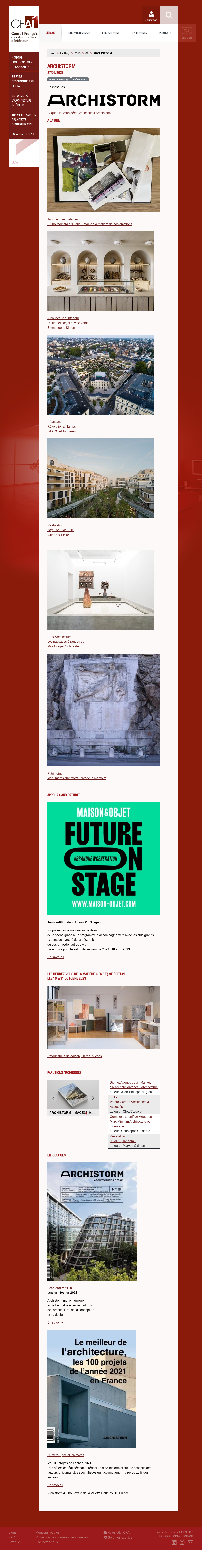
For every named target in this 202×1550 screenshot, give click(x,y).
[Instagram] (182, 1543)
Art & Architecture (59, 637)
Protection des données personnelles (62, 1537)
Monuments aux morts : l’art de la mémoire (76, 778)
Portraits (165, 33)
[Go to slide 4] (94, 1113)
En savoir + (55, 1485)
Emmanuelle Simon (61, 327)
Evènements (139, 33)
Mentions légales (48, 1532)
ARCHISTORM (102, 53)
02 (87, 53)
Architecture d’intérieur (63, 318)
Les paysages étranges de (65, 641)
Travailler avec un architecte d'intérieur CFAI (24, 120)
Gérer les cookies (119, 1537)
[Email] (190, 1543)
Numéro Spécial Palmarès (65, 1455)
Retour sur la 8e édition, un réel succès (74, 1056)
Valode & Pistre (58, 535)
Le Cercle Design (169, 1535)
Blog (15, 162)
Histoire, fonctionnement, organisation (23, 62)
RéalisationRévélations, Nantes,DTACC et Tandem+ (62, 426)
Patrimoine (55, 773)
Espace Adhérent (23, 134)
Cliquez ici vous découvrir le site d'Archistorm (79, 113)
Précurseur (187, 1535)
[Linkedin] (174, 1543)
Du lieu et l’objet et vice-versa (68, 323)
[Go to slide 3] (92, 1113)
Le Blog (50, 33)
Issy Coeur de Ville (60, 530)
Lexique (14, 1542)
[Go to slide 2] (89, 1113)
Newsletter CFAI (118, 1532)
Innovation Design (79, 33)
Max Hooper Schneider (63, 646)
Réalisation (55, 525)
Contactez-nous (47, 1542)
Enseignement (110, 33)
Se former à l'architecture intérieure (21, 101)
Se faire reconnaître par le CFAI (23, 82)
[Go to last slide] (53, 1098)
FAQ (12, 1537)
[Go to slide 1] (86, 1113)
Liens (12, 1532)
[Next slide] (93, 1098)
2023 (77, 53)
